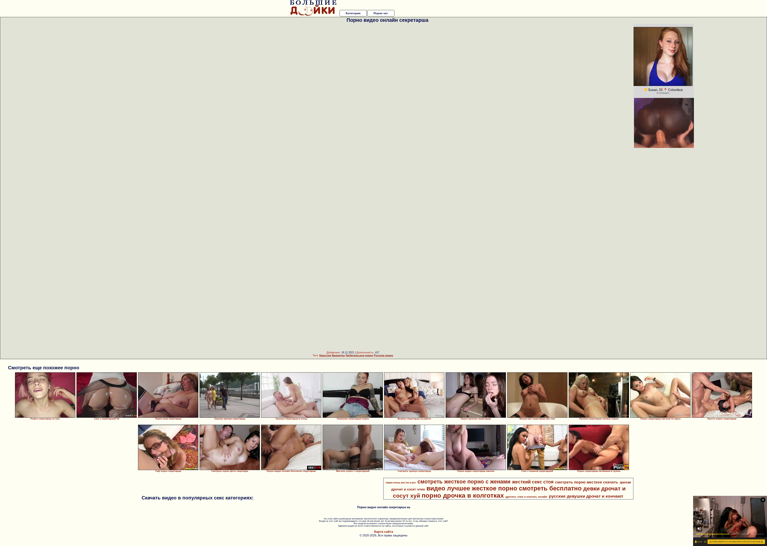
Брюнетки (338, 355)
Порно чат (381, 13)
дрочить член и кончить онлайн (526, 496)
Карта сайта (383, 531)
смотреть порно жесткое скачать (586, 482)
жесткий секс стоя (532, 481)
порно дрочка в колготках (463, 495)
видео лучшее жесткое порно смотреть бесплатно (504, 488)
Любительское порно (359, 355)
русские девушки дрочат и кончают (586, 496)
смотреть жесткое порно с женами (464, 482)
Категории (353, 13)
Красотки (325, 355)
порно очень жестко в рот (401, 482)
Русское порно (383, 355)
